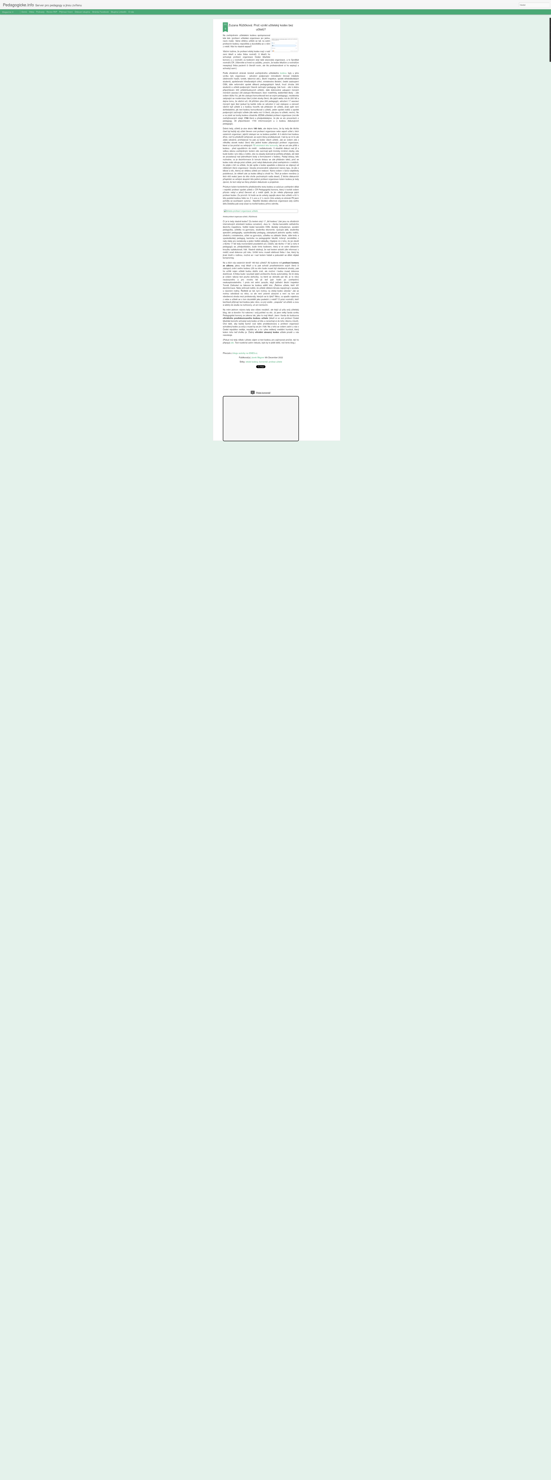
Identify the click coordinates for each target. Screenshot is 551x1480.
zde (232, 342)
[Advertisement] (314, 68)
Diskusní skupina (82, 11)
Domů (24, 11)
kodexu (283, 73)
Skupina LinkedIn (118, 11)
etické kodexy (252, 361)
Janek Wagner (257, 357)
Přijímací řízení (66, 11)
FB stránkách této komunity (265, 145)
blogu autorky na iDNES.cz (245, 353)
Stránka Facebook (100, 11)
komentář (263, 361)
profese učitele (275, 361)
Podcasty (40, 11)
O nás (131, 11)
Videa (31, 11)
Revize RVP (51, 11)
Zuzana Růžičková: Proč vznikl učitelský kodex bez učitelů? (261, 27)
